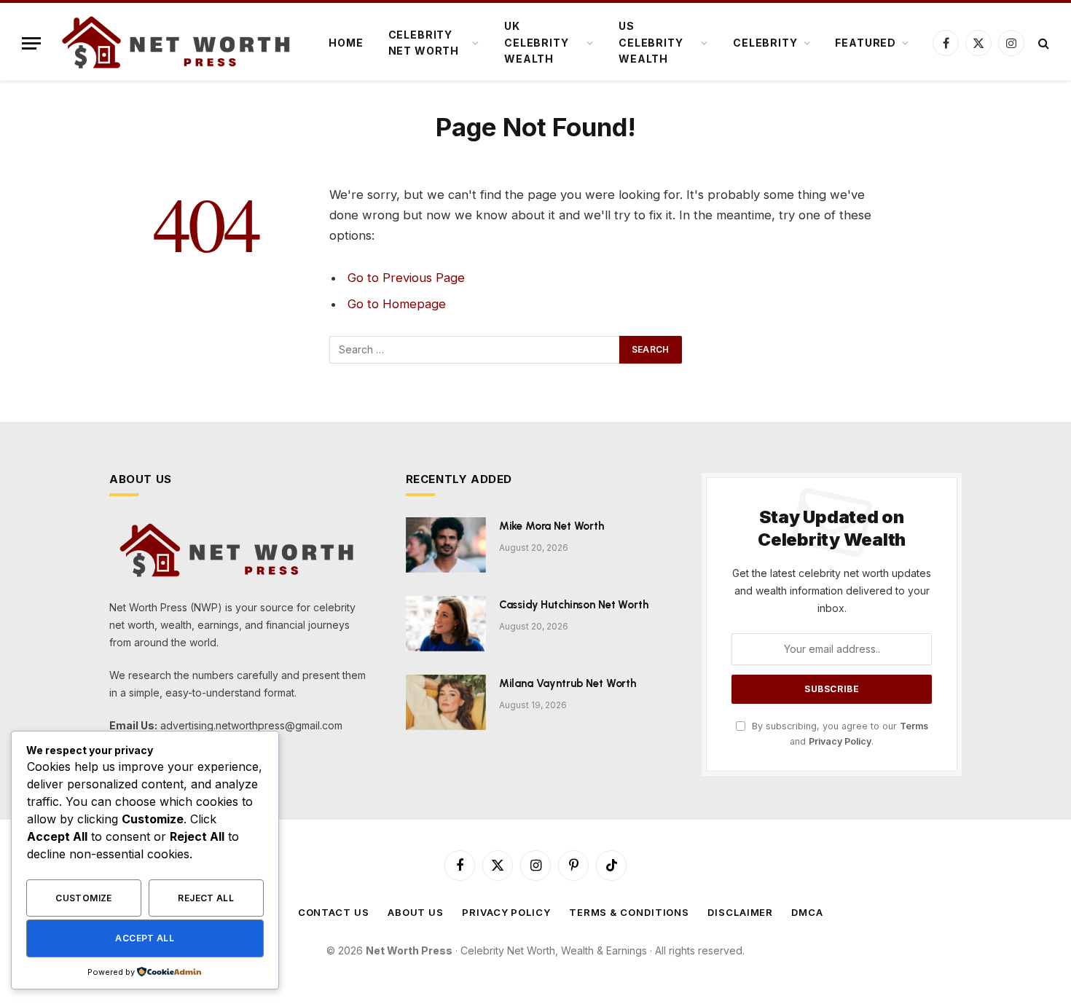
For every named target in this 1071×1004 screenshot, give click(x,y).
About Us (416, 912)
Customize (83, 898)
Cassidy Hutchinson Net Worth (573, 604)
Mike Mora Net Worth (551, 526)
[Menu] (31, 43)
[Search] (1042, 43)
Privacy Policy (840, 741)
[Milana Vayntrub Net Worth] (446, 702)
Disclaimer (740, 912)
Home (346, 42)
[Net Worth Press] (178, 43)
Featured (865, 42)
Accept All (144, 938)
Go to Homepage (397, 304)
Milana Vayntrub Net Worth (567, 683)
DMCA (807, 912)
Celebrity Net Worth (424, 42)
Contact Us (333, 912)
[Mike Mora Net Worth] (446, 545)
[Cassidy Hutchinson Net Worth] (446, 623)
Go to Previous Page (406, 277)
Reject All (206, 898)
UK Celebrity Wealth (536, 42)
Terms (914, 726)
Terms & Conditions (629, 912)
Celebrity (765, 42)
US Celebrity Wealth (651, 42)
